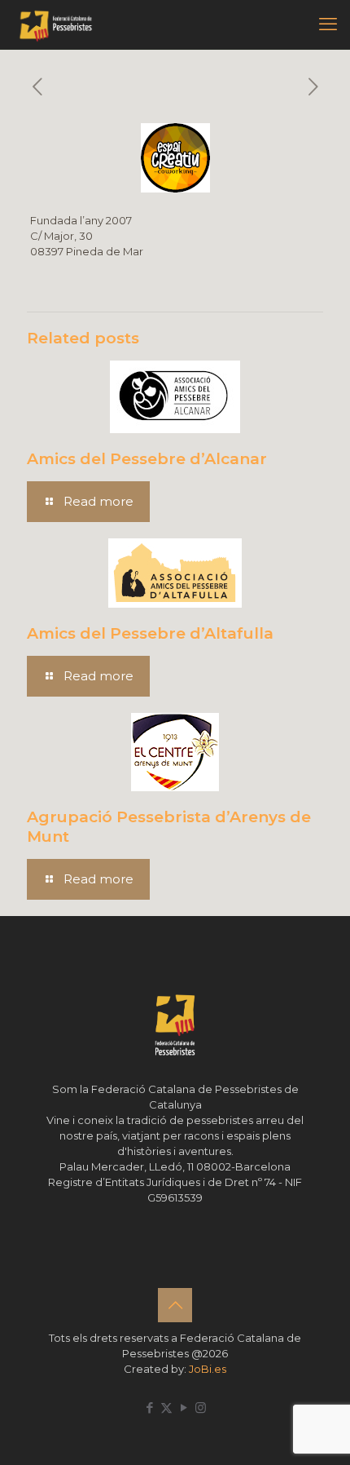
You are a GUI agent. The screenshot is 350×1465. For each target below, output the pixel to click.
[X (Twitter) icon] (166, 1407)
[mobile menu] (328, 24)
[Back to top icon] (175, 1305)
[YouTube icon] (183, 1407)
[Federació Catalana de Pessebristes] (55, 24)
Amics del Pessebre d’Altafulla (150, 633)
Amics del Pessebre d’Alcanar (147, 458)
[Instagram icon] (201, 1407)
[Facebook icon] (149, 1407)
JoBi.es (207, 1368)
